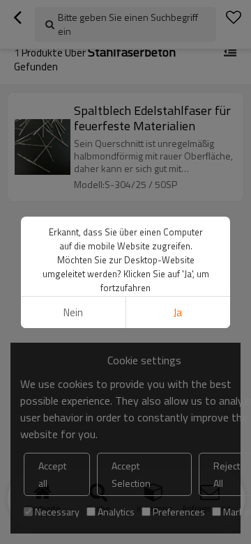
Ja (178, 312)
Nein (73, 312)
